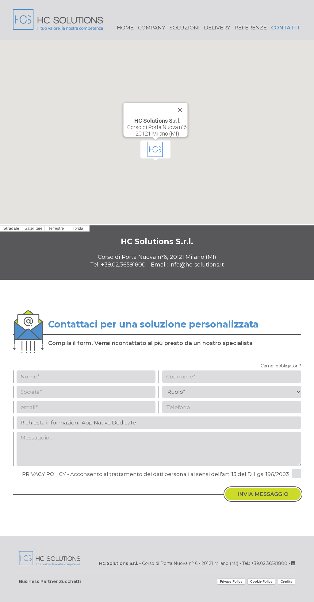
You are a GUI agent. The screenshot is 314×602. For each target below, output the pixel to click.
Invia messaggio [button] (263, 494)
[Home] (58, 24)
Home (125, 28)
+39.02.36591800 (123, 264)
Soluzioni (185, 28)
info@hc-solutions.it (196, 264)
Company (151, 28)
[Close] (180, 110)
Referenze (251, 28)
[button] (155, 150)
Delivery (217, 28)
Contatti (285, 28)
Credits (286, 581)
